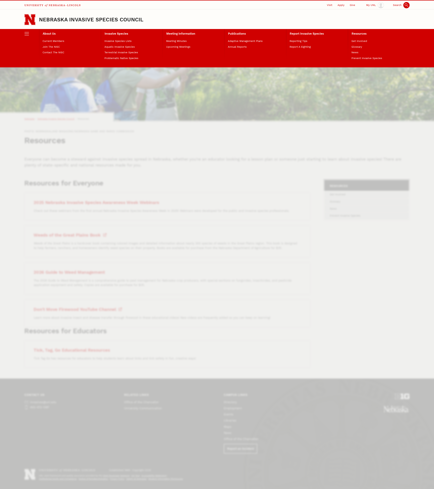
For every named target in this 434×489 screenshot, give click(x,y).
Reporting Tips (298, 41)
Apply (341, 5)
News (354, 52)
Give (352, 5)
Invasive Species (116, 33)
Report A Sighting (300, 46)
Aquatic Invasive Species (119, 46)
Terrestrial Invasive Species (121, 52)
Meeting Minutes (176, 41)
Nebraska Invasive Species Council (91, 19)
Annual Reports (237, 46)
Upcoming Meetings (178, 46)
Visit (329, 5)
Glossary (356, 46)
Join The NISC (51, 46)
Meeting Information (180, 33)
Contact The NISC (53, 52)
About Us (49, 33)
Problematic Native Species (121, 58)
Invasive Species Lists (118, 41)
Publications (237, 33)
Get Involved (359, 41)
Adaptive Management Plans (245, 41)
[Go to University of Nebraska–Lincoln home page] (29, 19)
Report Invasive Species (307, 33)
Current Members (53, 41)
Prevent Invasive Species (366, 58)
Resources (359, 33)
